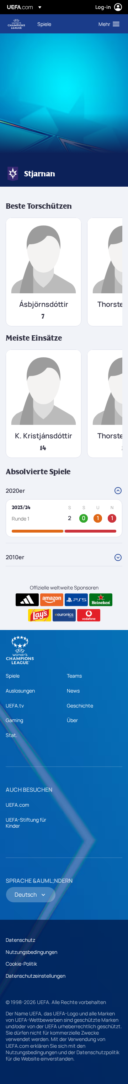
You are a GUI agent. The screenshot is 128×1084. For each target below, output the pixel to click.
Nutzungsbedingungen (31, 952)
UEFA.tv (15, 705)
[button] (107, 23)
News (73, 690)
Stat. (11, 735)
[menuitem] (62, 23)
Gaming (14, 720)
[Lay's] (39, 615)
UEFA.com (17, 804)
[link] (44, 23)
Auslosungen (20, 690)
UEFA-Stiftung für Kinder (26, 822)
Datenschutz (20, 939)
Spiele (13, 675)
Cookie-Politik (21, 963)
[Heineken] (100, 599)
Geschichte (80, 705)
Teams (74, 675)
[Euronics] (64, 615)
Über (72, 720)
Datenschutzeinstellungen (35, 975)
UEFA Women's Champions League (16, 24)
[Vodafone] (88, 615)
